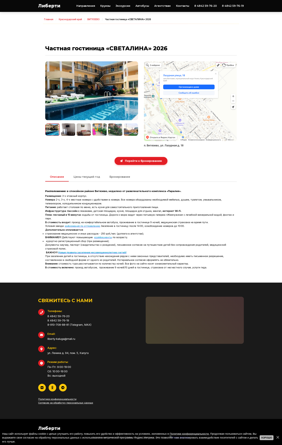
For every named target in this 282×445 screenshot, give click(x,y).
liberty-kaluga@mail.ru (61, 338)
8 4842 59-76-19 (233, 5)
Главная (48, 19)
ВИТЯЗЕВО (93, 19)
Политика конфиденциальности (57, 399)
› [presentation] (133, 91)
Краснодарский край (70, 19)
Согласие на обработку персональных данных (65, 402)
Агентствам (162, 5)
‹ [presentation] (50, 91)
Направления (85, 5)
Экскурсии (123, 5)
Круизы (105, 5)
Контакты (182, 5)
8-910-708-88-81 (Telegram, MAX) (69, 324)
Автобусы (142, 5)
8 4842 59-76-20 (205, 5)
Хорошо (266, 437)
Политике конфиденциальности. (189, 433)
